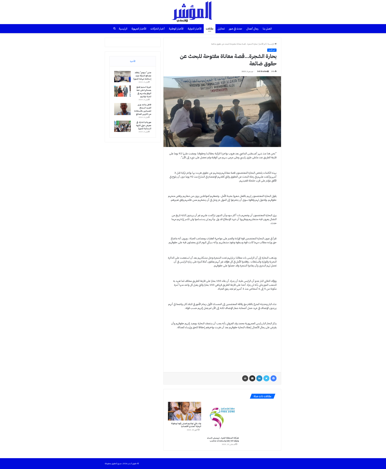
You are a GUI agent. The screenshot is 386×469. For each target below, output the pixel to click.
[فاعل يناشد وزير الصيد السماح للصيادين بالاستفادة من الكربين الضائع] (122, 109)
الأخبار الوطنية (176, 29)
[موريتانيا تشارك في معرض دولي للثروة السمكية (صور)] (122, 126)
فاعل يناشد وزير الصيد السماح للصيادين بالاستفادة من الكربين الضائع (142, 109)
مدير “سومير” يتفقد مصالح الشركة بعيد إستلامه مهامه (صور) (142, 75)
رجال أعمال (252, 29)
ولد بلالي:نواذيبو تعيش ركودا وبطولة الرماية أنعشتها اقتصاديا (186, 425)
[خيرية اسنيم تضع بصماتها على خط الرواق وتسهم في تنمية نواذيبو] (122, 91)
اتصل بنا (267, 29)
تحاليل (221, 29)
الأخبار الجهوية (138, 29)
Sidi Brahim (262, 71)
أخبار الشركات (157, 29)
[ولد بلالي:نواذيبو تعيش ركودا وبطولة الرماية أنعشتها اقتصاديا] (184, 411)
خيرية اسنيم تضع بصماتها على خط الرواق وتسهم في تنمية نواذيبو (143, 91)
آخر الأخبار (262, 43)
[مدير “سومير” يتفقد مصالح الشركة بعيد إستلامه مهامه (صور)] (122, 76)
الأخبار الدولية (195, 29)
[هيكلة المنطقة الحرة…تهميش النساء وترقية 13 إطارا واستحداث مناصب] (222, 418)
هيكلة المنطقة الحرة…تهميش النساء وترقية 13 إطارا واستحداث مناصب (223, 439)
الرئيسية (123, 29)
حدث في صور (235, 29)
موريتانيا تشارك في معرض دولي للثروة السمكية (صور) (143, 125)
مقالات (209, 29)
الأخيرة (132, 61)
